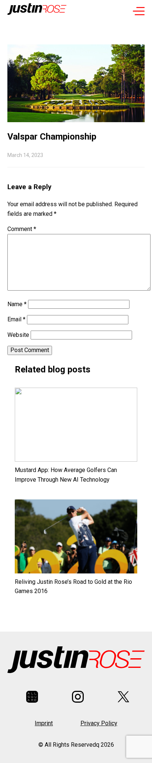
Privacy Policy (98, 723)
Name (17, 304)
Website (18, 334)
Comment (21, 228)
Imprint (44, 723)
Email (16, 319)
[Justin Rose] (36, 11)
